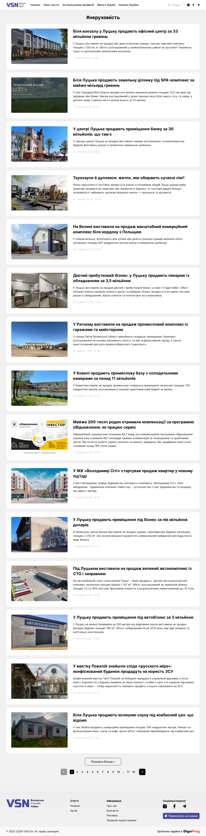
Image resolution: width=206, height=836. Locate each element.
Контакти (112, 810)
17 (128, 772)
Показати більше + (103, 761)
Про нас (112, 805)
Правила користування (121, 820)
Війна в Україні (106, 4)
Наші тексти (51, 4)
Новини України (129, 4)
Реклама (112, 815)
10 (118, 772)
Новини (35, 4)
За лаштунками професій (78, 4)
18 (133, 772)
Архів (73, 810)
